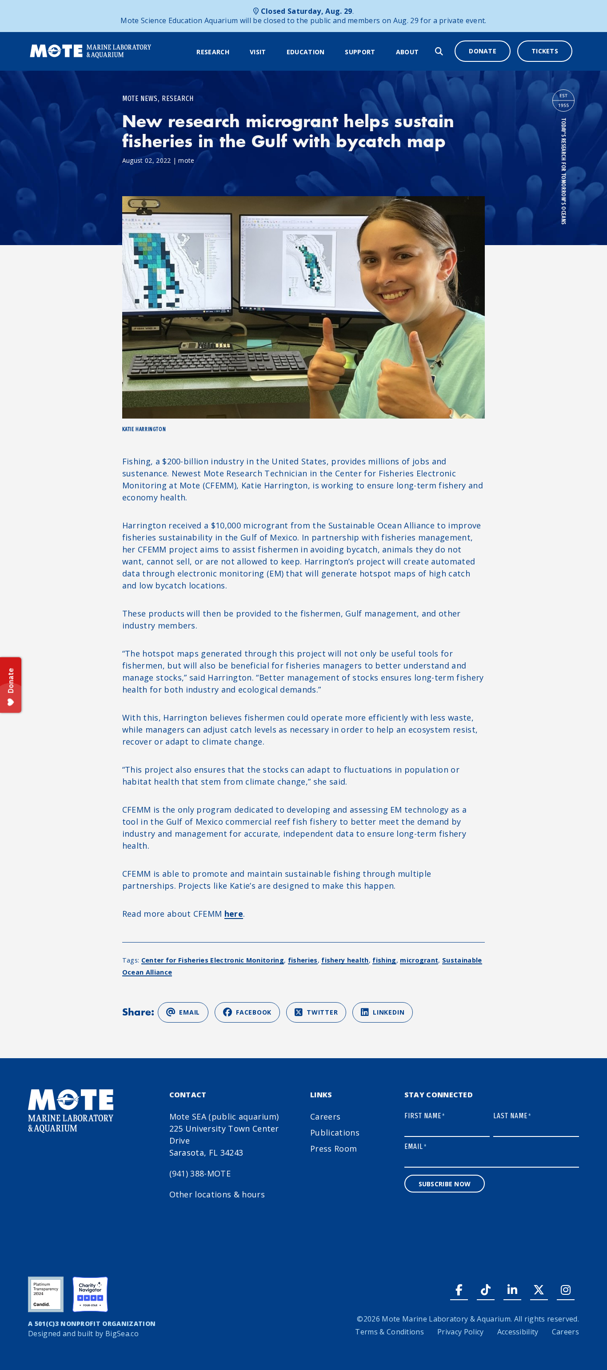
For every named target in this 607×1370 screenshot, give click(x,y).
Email (189, 1012)
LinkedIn (388, 1012)
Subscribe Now (445, 1184)
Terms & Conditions (389, 1332)
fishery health (344, 960)
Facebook (254, 1012)
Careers (325, 1116)
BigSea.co (122, 1333)
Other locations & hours (217, 1194)
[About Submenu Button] (424, 52)
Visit (258, 52)
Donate (482, 51)
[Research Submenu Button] (235, 52)
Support (360, 52)
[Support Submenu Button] (381, 52)
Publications (334, 1132)
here (233, 913)
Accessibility (518, 1332)
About (407, 52)
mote (186, 160)
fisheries (303, 960)
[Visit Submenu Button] (272, 52)
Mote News (140, 98)
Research (212, 52)
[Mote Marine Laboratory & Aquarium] (91, 50)
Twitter (322, 1012)
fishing (384, 960)
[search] (439, 51)
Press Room (333, 1148)
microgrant (419, 960)
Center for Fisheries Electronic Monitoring (212, 960)
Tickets (544, 51)
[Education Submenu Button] (330, 52)
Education (306, 52)
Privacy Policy (460, 1332)
